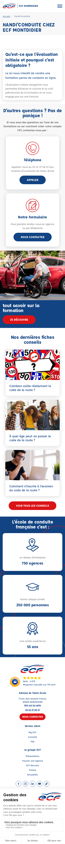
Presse (32, 770)
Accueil (6, 16)
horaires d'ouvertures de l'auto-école (32, 170)
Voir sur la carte (32, 705)
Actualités (32, 774)
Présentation (32, 756)
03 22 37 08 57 (32, 709)
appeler (32, 180)
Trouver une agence (32, 760)
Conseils (32, 736)
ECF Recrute (32, 765)
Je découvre (19, 319)
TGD (32, 741)
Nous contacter (32, 237)
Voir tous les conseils (32, 505)
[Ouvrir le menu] (59, 6)
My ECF (32, 732)
